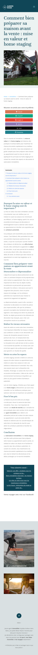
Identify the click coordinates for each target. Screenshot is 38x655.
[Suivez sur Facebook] (19, 615)
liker (17, 645)
